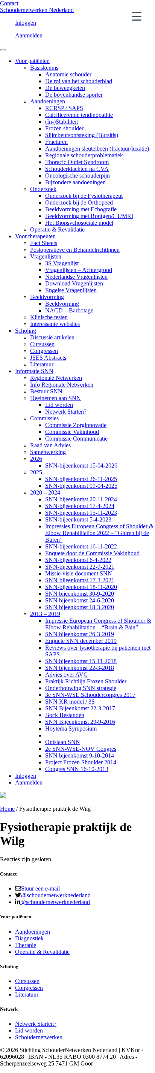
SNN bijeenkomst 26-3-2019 (79, 634)
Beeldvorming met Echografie (81, 209)
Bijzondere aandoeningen (75, 182)
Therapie (25, 945)
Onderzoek (43, 189)
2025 (36, 472)
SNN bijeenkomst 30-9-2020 (79, 593)
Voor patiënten (32, 61)
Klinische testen (49, 317)
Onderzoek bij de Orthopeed (79, 202)
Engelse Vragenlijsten (71, 290)
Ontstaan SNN (62, 742)
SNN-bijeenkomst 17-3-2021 (79, 580)
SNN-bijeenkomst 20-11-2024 (81, 499)
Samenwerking (48, 452)
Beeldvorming (47, 297)
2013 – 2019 (45, 614)
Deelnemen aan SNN (55, 398)
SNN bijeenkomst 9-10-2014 (79, 755)
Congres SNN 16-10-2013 (76, 769)
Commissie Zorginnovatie (75, 425)
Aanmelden (29, 35)
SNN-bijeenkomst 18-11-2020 (81, 587)
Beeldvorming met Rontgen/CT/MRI (89, 216)
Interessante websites (55, 324)
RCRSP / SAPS (64, 108)
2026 (36, 459)
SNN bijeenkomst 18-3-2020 (79, 607)
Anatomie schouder (68, 74)
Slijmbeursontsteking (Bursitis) (81, 135)
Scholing (25, 330)
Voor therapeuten (35, 236)
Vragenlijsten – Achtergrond (78, 270)
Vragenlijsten (45, 256)
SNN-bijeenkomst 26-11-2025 (81, 479)
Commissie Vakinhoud (72, 432)
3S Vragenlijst (62, 263)
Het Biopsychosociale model (79, 223)
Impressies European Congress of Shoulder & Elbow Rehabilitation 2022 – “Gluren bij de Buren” (99, 533)
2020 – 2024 (45, 492)
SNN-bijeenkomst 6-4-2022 (78, 560)
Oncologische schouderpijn (77, 175)
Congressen (44, 351)
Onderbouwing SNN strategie (80, 688)
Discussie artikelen (52, 337)
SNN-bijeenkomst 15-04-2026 (81, 465)
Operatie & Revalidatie (57, 229)
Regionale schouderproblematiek (84, 155)
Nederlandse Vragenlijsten (76, 276)
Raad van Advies (50, 445)
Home (7, 808)
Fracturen (56, 142)
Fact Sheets (43, 243)
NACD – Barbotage (69, 310)
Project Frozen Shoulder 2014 (80, 762)
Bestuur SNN (46, 391)
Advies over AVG (66, 674)
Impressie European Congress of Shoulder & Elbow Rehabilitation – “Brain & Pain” (98, 624)
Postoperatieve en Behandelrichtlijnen (75, 250)
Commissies (44, 418)
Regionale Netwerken (56, 378)
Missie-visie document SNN (78, 573)
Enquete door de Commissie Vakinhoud (92, 553)
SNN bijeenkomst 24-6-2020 (79, 600)
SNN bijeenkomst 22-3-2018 (79, 668)
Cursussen (42, 344)
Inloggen (25, 22)
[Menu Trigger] (136, 16)
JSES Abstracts (48, 357)
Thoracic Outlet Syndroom (77, 162)
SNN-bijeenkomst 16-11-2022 (81, 546)
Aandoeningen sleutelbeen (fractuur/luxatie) (97, 148)
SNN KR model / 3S (70, 701)
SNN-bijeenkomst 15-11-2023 (81, 513)
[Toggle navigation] (3, 50)
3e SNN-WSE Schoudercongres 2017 (90, 695)
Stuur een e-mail (40, 888)
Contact (9, 3)
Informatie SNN (34, 371)
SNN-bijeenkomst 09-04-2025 (81, 486)
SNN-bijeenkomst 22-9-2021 (79, 566)
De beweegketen (65, 88)
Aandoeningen (47, 101)
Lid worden (59, 405)
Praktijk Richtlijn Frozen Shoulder (85, 681)
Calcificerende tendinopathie (79, 115)
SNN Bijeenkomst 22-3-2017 (80, 708)
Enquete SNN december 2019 (81, 641)
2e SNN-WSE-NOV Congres (80, 749)
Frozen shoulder (64, 128)
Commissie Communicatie (76, 438)
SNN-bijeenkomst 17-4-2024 (79, 506)
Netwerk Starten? (66, 411)
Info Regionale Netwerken (61, 384)
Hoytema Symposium (71, 728)
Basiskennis (44, 67)
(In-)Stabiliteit (61, 121)
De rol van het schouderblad (78, 81)
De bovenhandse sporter (74, 94)
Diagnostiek (29, 938)
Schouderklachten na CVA (77, 169)
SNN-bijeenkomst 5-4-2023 (78, 519)
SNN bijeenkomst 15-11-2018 (81, 661)
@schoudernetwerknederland (56, 895)
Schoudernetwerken (38, 1037)
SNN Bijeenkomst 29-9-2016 (80, 722)
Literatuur (41, 364)
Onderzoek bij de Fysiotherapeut (84, 196)
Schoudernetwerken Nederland (37, 10)
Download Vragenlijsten (74, 283)
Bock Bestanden (64, 715)
